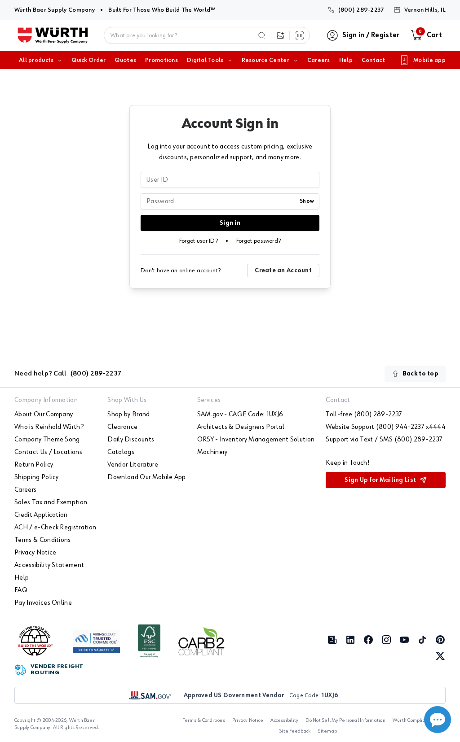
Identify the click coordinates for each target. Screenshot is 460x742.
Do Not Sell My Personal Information (345, 720)
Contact (373, 60)
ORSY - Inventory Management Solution (256, 439)
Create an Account (283, 270)
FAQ (20, 590)
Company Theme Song (47, 439)
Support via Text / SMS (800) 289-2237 (384, 439)
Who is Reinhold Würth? (49, 427)
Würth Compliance (413, 720)
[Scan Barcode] (300, 35)
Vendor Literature (132, 464)
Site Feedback (294, 731)
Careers (318, 60)
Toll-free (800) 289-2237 (364, 414)
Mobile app (429, 60)
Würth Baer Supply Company (54, 9)
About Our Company (43, 414)
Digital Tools (205, 60)
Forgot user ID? (198, 241)
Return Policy (33, 464)
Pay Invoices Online (43, 603)
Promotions (161, 60)
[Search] (262, 35)
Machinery (212, 452)
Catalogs (120, 452)
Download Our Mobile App (146, 477)
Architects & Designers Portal (240, 427)
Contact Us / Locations (48, 452)
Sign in (230, 223)
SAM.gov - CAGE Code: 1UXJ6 (240, 414)
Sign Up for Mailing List (380, 480)
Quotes (125, 60)
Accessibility (284, 720)
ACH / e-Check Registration (55, 527)
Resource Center (265, 60)
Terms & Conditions (42, 540)
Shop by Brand (128, 414)
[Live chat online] (437, 719)
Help (346, 60)
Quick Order (88, 60)
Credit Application (41, 515)
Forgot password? (258, 241)
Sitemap (327, 731)
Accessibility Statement (49, 565)
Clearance (122, 427)
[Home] (52, 35)
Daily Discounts (130, 439)
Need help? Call (67, 373)
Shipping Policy (36, 477)
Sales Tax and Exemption (50, 502)
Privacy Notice (35, 552)
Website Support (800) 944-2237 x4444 (386, 427)
